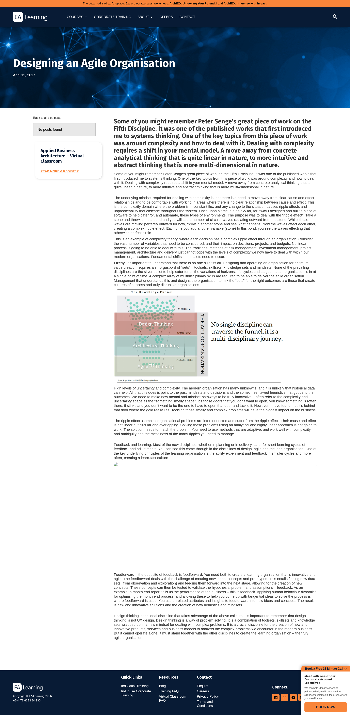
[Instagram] (284, 697)
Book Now (325, 707)
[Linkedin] (276, 697)
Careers (203, 691)
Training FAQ (169, 691)
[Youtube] (293, 697)
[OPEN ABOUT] (151, 17)
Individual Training (134, 686)
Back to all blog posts (47, 117)
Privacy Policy (208, 696)
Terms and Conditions (205, 704)
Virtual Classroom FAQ (172, 698)
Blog (162, 686)
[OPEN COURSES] (86, 17)
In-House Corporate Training (136, 693)
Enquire (202, 686)
